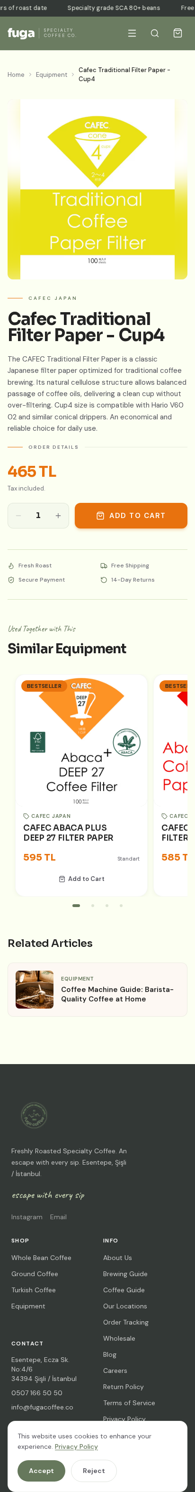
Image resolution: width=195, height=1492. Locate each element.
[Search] (155, 33)
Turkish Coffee (33, 1290)
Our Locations (125, 1306)
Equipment (51, 75)
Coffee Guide (124, 1290)
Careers (115, 1370)
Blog (109, 1354)
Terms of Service (129, 1403)
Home (16, 75)
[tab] (76, 906)
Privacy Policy (76, 1446)
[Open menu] (132, 33)
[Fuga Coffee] (34, 1115)
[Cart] (177, 33)
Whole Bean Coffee (41, 1257)
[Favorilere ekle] (131, 690)
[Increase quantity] (58, 515)
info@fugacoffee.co (42, 1407)
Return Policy (123, 1386)
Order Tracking (126, 1322)
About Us (117, 1257)
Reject (94, 1470)
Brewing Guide (125, 1274)
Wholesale (119, 1338)
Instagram (27, 1217)
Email (58, 1217)
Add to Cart (137, 515)
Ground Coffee (34, 1274)
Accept (41, 1470)
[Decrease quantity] (18, 515)
